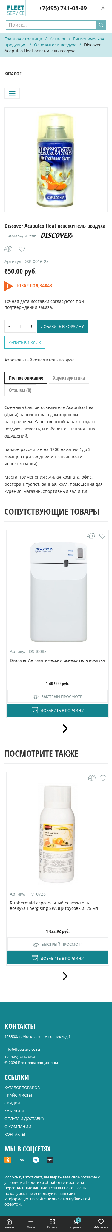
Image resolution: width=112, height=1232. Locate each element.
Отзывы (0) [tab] (20, 390)
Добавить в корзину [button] (62, 710)
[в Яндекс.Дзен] (50, 1160)
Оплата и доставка (24, 1118)
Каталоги (14, 1110)
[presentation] (63, 728)
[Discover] (57, 235)
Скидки (12, 1103)
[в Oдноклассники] (7, 1160)
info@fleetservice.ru (22, 1049)
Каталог (58, 39)
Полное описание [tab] (26, 378)
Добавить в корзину (62, 326)
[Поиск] (101, 25)
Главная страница (23, 39)
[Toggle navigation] (12, 93)
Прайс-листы (18, 1095)
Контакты (14, 1134)
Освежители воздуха (55, 45)
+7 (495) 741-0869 (19, 1057)
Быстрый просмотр (61, 696)
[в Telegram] (36, 1160)
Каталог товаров (22, 1087)
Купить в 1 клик (24, 342)
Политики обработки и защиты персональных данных (44, 1185)
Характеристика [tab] (69, 378)
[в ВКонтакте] (22, 1160)
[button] (22, 249)
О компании (17, 1126)
